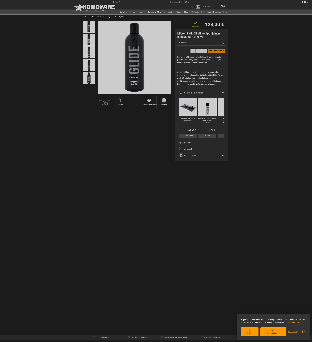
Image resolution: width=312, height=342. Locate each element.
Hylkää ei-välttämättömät (273, 331)
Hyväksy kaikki (249, 331)
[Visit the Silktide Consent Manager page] (303, 331)
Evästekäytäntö (293, 322)
